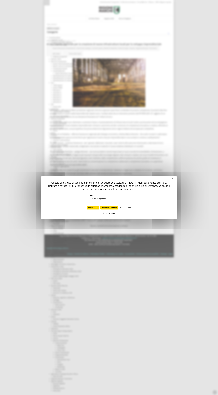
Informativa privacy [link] (109, 213)
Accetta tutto (93, 208)
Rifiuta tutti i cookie (109, 208)
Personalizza (125, 208)
